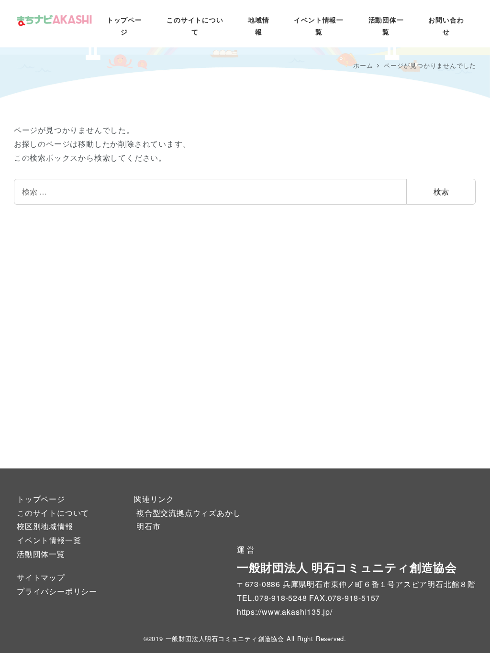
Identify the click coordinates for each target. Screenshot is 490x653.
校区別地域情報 (45, 526)
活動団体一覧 (41, 553)
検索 (441, 191)
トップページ (41, 498)
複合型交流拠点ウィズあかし (188, 512)
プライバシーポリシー (57, 591)
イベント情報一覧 (49, 539)
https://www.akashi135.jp (283, 611)
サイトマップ (41, 577)
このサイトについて (53, 512)
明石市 (148, 526)
